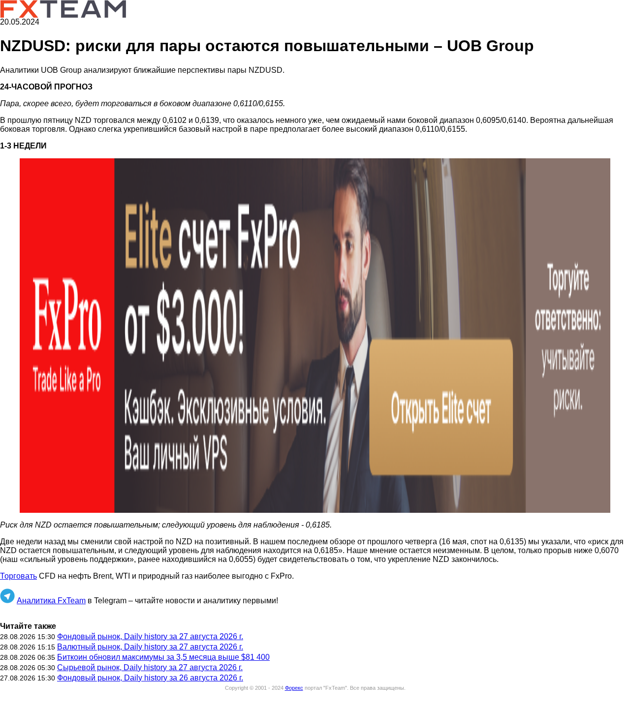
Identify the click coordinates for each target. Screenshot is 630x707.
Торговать (18, 576)
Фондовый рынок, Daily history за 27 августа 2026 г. (150, 636)
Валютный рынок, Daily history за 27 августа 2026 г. (150, 647)
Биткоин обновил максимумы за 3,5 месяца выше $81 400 (163, 657)
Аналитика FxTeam (51, 600)
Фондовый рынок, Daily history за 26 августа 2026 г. (150, 678)
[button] (315, 335)
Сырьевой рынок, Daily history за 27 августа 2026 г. (150, 667)
